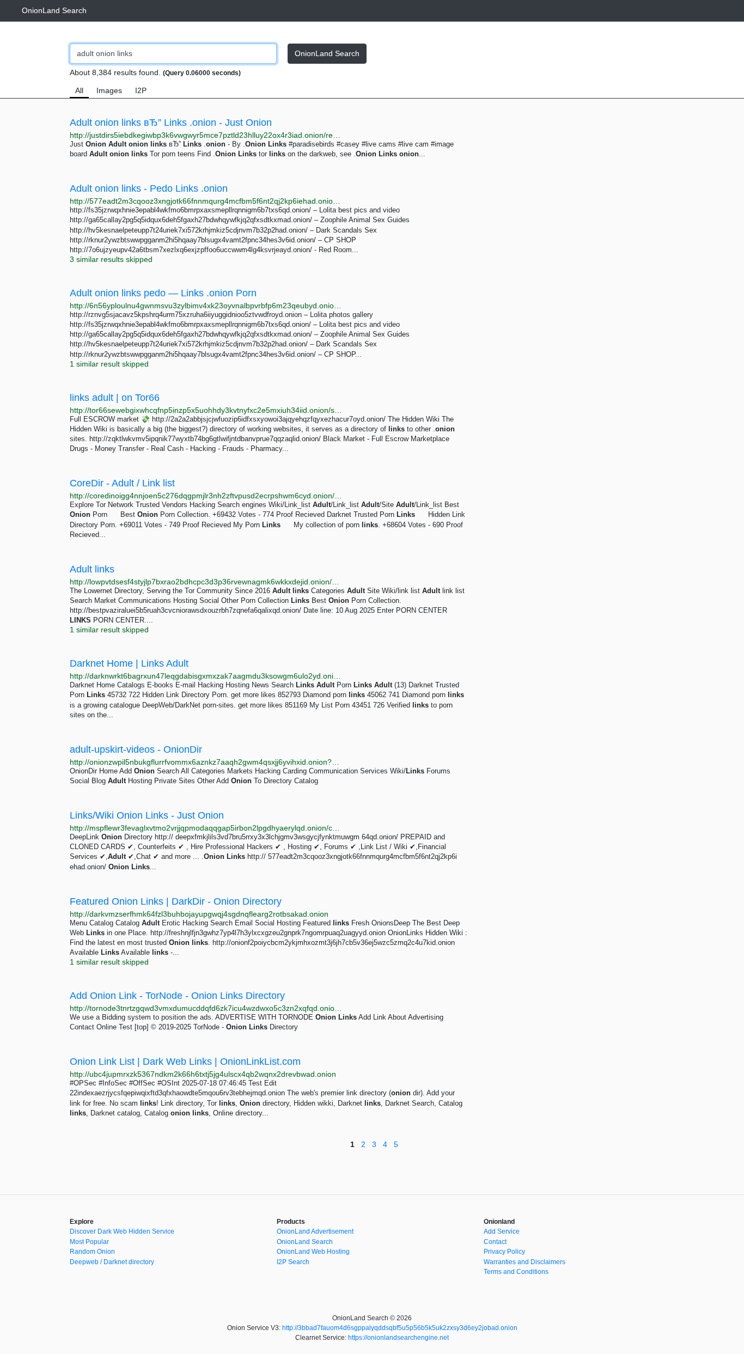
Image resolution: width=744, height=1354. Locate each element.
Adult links (92, 569)
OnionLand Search (54, 10)
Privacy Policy (504, 1251)
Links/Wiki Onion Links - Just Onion (147, 815)
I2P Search (293, 1262)
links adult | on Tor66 (115, 397)
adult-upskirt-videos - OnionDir (136, 749)
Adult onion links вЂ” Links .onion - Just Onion (171, 122)
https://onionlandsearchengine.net (398, 1337)
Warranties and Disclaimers (524, 1262)
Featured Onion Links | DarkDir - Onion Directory (176, 901)
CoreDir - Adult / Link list (122, 483)
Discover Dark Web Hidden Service (122, 1231)
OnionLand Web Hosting (313, 1251)
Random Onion (92, 1251)
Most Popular (89, 1242)
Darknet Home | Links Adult (129, 663)
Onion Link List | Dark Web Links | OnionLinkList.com (185, 1061)
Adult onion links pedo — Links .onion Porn (163, 293)
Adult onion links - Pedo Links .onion (149, 188)
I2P (141, 90)
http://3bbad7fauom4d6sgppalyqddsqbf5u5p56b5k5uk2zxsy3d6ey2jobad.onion (399, 1328)
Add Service (502, 1231)
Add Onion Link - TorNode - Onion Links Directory (177, 995)
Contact (495, 1242)
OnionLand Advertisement (315, 1231)
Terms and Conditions (516, 1271)
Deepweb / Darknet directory (112, 1262)
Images (109, 90)
